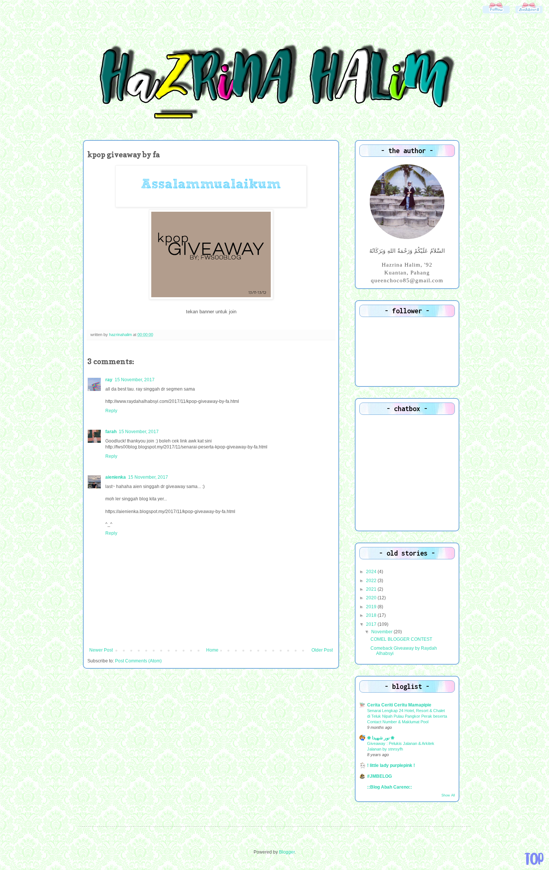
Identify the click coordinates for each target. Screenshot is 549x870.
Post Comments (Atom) (138, 661)
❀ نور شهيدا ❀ (380, 737)
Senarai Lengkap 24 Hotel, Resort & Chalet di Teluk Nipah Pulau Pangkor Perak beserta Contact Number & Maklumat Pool (407, 716)
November (382, 631)
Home (212, 650)
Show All (448, 795)
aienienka (115, 477)
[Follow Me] (496, 13)
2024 (372, 571)
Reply (111, 410)
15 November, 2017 (135, 379)
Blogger (287, 852)
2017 (372, 624)
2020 (372, 597)
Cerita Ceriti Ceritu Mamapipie (399, 705)
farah (111, 431)
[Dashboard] (529, 13)
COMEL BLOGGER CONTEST (401, 639)
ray (108, 379)
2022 (372, 580)
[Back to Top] (534, 858)
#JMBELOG (379, 776)
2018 (372, 615)
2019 (372, 606)
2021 (372, 589)
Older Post (322, 650)
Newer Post (101, 650)
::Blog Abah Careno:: (389, 787)
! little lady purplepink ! (391, 765)
